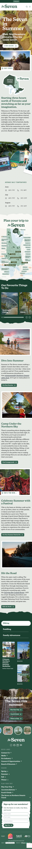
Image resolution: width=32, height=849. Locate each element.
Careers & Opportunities (10, 761)
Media (3, 756)
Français (16, 1)
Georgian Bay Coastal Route (14, 592)
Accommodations (8, 790)
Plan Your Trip (6, 787)
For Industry (6, 758)
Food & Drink (6, 792)
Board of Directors (8, 764)
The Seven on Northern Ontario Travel (13, 797)
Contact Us (5, 753)
